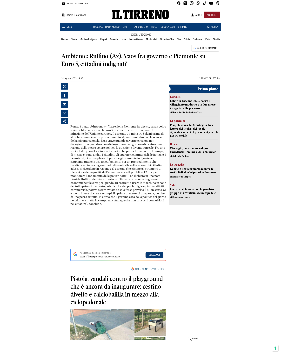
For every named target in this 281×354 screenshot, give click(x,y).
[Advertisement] (94, 103)
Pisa (179, 39)
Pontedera (197, 39)
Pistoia (187, 39)
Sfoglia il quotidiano (76, 15)
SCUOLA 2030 (168, 27)
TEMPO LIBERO (140, 27)
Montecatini (151, 39)
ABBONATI (212, 15)
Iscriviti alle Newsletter (77, 4)
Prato (207, 39)
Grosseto (114, 39)
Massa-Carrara (136, 39)
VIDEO (154, 27)
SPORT (126, 27)
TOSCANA (98, 27)
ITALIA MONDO (112, 27)
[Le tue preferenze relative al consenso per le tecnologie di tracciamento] (275, 348)
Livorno (64, 39)
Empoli (103, 39)
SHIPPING (182, 27)
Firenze (74, 39)
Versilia (216, 39)
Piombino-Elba (167, 39)
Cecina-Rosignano (88, 39)
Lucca (123, 39)
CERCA (214, 27)
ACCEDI (199, 15)
